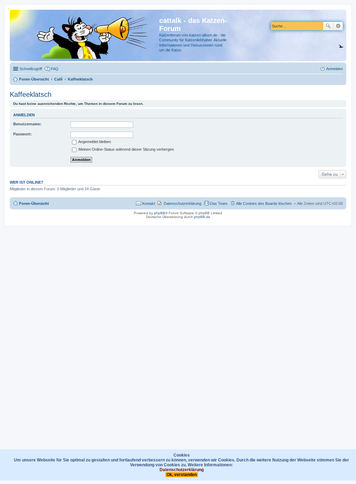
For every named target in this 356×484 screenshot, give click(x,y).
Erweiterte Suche (338, 26)
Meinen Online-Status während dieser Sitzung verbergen (126, 149)
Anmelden (24, 115)
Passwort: (22, 134)
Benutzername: (27, 124)
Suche (328, 26)
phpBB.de (202, 217)
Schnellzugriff (30, 69)
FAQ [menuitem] (54, 69)
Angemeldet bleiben (94, 142)
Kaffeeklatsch (30, 94)
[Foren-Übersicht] (85, 35)
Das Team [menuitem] (218, 203)
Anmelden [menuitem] (334, 69)
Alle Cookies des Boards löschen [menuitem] (264, 203)
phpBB (159, 213)
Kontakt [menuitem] (148, 203)
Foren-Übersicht (34, 203)
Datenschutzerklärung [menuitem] (182, 203)
